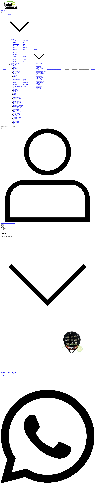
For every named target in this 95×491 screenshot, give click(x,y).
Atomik (15, 89)
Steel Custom (26, 51)
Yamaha (24, 61)
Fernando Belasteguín (18, 105)
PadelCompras (16, 71)
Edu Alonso (16, 122)
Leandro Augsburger (17, 106)
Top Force (25, 52)
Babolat (15, 42)
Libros (24, 79)
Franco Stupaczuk (17, 101)
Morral (24, 80)
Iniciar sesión (12, 223)
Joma (14, 56)
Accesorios (13, 77)
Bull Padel (15, 65)
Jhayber (15, 91)
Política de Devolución (84, 69)
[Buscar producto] (1, 128)
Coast (14, 47)
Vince (24, 58)
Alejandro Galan (17, 98)
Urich (24, 54)
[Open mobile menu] (1, 12)
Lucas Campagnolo (17, 115)
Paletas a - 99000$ (15, 63)
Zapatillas (13, 87)
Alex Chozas (16, 121)
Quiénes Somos (74, 69)
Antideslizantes (16, 80)
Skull (24, 45)
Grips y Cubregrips (17, 86)
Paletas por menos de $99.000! (54, 69)
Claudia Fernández (17, 107)
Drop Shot (15, 52)
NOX (14, 59)
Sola (24, 49)
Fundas (15, 84)
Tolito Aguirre (16, 113)
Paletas (12, 39)
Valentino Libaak (17, 117)
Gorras (24, 86)
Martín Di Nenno (17, 102)
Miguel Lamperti (17, 111)
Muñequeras (25, 82)
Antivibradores (16, 79)
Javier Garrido (16, 114)
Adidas (14, 40)
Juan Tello (15, 119)
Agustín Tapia (16, 97)
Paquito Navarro (17, 103)
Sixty (24, 44)
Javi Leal (15, 118)
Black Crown (16, 44)
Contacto (67, 69)
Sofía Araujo (16, 123)
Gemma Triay (16, 109)
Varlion (24, 56)
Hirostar (15, 54)
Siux (24, 42)
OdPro (14, 61)
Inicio (4, 69)
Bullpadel (15, 45)
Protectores (25, 84)
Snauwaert (25, 47)
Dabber (15, 49)
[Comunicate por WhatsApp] (47, 489)
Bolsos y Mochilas (15, 64)
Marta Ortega (16, 110)
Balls (14, 82)
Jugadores (13, 95)
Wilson (24, 59)
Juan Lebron (16, 99)
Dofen (14, 51)
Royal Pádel (25, 40)
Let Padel (15, 58)
